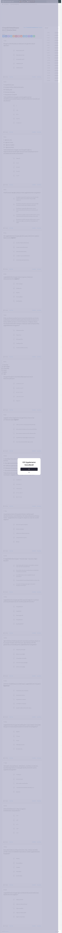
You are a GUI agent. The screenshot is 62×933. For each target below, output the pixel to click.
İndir (29, 469)
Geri (29, 472)
